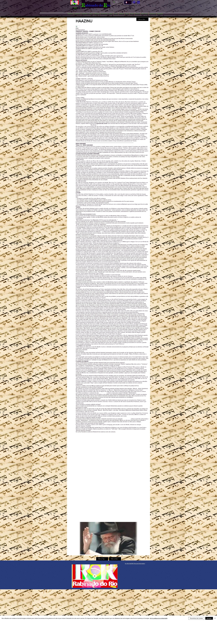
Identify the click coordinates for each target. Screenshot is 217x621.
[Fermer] (215, 618)
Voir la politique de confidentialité (158, 618)
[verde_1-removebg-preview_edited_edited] (138, 2)
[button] (70, 14)
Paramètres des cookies (196, 618)
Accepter (209, 618)
